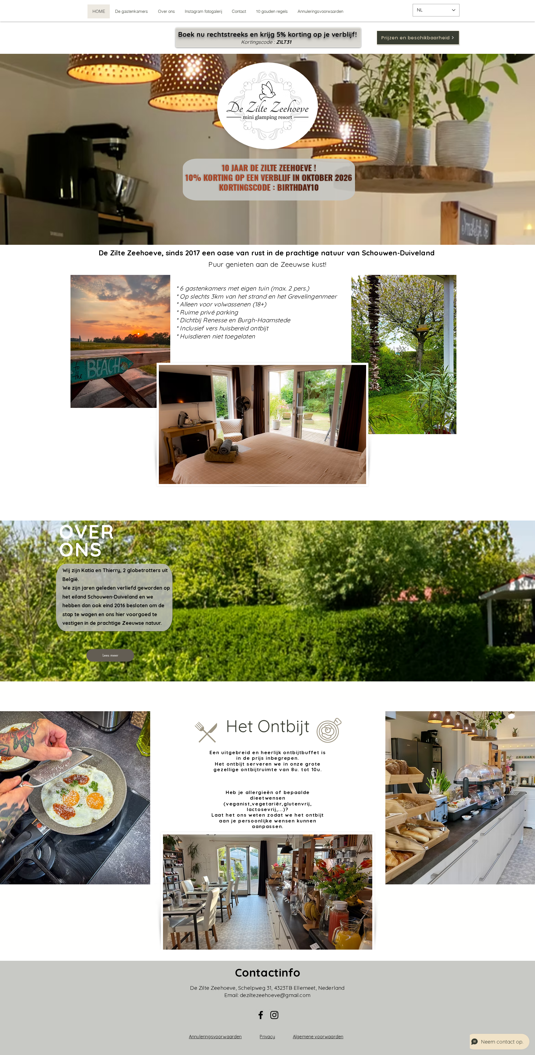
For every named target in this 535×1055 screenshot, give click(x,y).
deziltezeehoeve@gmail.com (275, 995)
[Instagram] (274, 1015)
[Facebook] (260, 1015)
